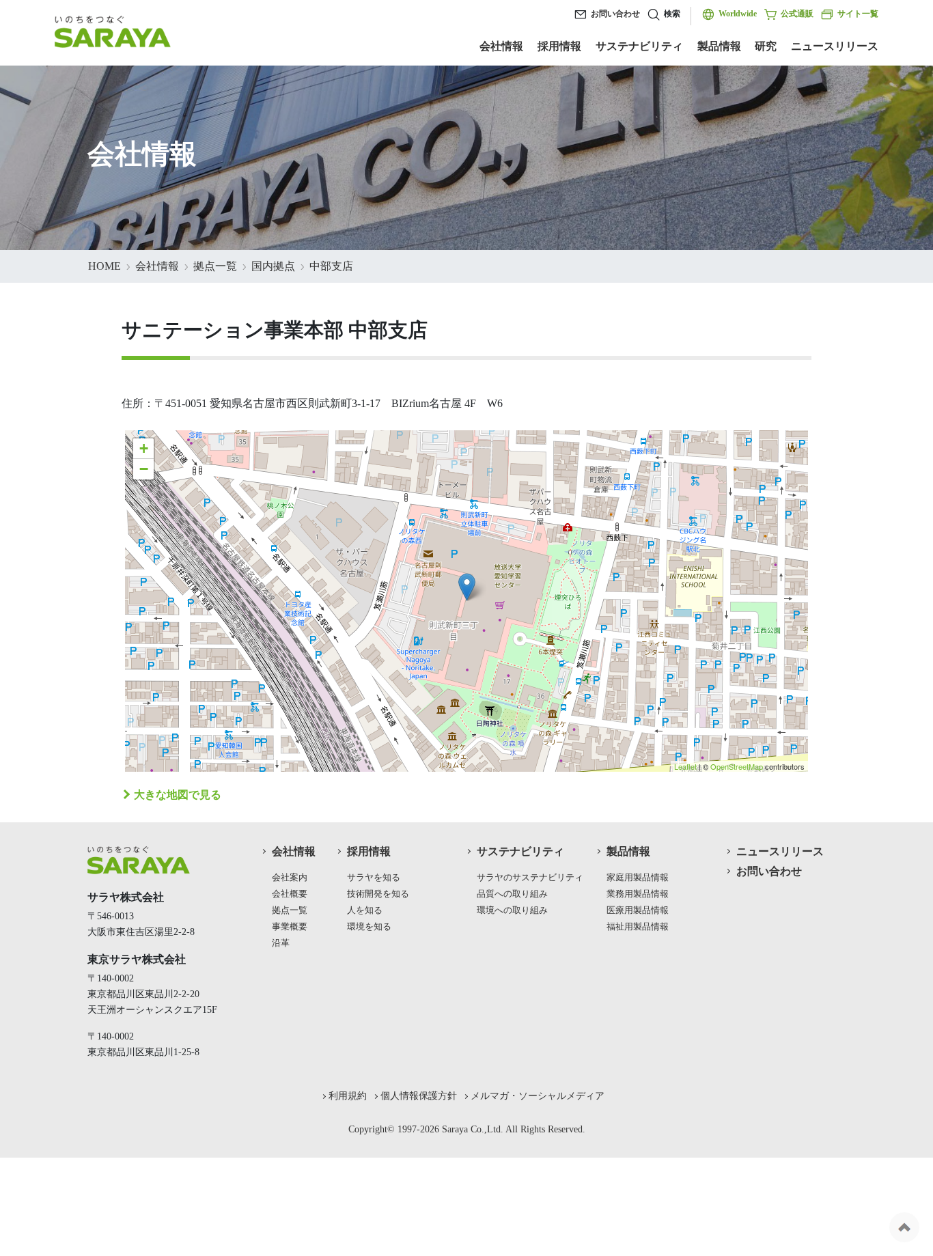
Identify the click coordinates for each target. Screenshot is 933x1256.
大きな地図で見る (177, 794)
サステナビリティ (639, 46)
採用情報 (559, 46)
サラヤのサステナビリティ (530, 877)
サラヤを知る (373, 877)
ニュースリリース (834, 46)
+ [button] (143, 448)
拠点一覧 (215, 266)
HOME (104, 266)
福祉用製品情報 (638, 927)
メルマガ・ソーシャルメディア (537, 1095)
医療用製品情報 (638, 910)
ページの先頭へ (904, 1227)
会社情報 (501, 46)
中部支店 (331, 266)
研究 (766, 46)
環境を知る (369, 927)
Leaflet (685, 766)
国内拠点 (273, 266)
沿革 (281, 943)
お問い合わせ (615, 13)
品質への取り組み (512, 894)
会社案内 (289, 877)
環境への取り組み (512, 910)
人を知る (364, 910)
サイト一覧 (857, 13)
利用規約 (348, 1095)
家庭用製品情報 (638, 877)
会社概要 (289, 894)
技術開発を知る (378, 894)
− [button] (143, 468)
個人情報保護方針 (418, 1095)
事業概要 (289, 927)
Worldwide (738, 13)
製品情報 (719, 46)
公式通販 (797, 13)
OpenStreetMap (736, 766)
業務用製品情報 (638, 894)
